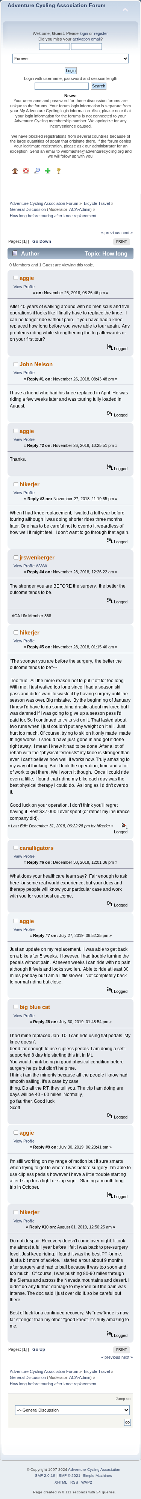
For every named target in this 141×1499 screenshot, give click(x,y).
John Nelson (36, 364)
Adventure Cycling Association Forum (56, 5)
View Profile (24, 286)
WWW (41, 566)
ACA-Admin (79, 209)
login (84, 33)
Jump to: (123, 1399)
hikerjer (29, 484)
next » (127, 232)
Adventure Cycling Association (94, 1469)
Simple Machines (97, 1475)
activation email (86, 39)
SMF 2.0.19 (45, 1475)
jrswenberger (37, 557)
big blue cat (35, 1007)
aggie (27, 278)
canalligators (36, 848)
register (101, 33)
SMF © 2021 (69, 1475)
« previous (110, 232)
